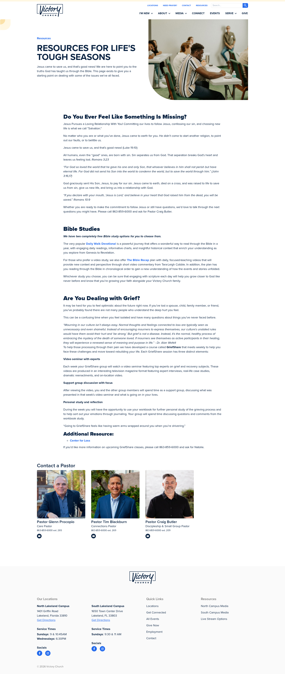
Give (245, 13)
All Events (152, 619)
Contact (186, 5)
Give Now (152, 625)
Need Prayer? (170, 5)
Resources (201, 5)
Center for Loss (80, 440)
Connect (198, 13)
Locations (152, 5)
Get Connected (156, 612)
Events (215, 13)
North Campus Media (214, 606)
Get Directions (46, 620)
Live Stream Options (214, 619)
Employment (154, 632)
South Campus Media (215, 612)
